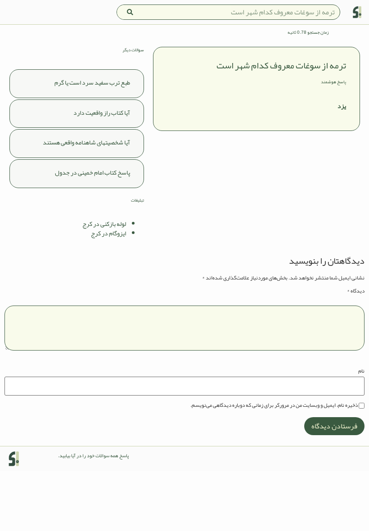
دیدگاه (355, 290)
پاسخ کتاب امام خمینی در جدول (92, 172)
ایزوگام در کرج (108, 233)
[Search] (130, 12)
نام (361, 371)
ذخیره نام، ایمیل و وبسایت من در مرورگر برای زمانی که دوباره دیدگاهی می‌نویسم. (274, 405)
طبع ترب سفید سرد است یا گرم (92, 82)
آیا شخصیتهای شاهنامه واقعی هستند (86, 142)
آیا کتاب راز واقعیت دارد (101, 112)
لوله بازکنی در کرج (104, 223)
